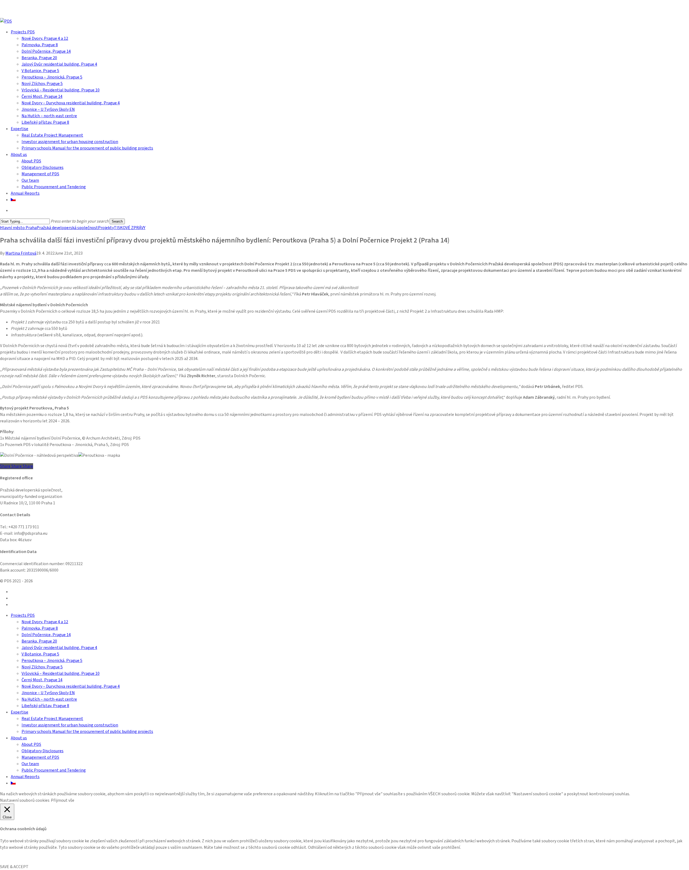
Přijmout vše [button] (62, 800)
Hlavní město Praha (18, 228)
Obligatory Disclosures (43, 751)
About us (19, 738)
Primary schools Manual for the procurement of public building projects (87, 731)
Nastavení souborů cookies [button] (25, 800)
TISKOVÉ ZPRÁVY (129, 228)
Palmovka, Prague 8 (40, 628)
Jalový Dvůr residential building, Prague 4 (59, 648)
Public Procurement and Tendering (54, 770)
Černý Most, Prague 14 (42, 680)
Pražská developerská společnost (67, 228)
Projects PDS (23, 615)
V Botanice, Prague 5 (40, 654)
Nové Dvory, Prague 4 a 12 (45, 622)
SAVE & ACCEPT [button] (14, 867)
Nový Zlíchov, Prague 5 (42, 667)
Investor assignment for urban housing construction (70, 725)
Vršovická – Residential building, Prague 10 (61, 673)
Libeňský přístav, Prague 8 (45, 706)
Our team (30, 764)
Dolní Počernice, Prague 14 (46, 635)
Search (117, 221)
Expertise (19, 712)
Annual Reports (25, 777)
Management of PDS (40, 757)
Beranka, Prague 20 (39, 641)
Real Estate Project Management (52, 719)
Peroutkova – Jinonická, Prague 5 (52, 661)
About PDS (31, 744)
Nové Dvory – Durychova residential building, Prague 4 (71, 686)
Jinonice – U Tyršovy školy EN (48, 693)
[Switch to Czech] (13, 200)
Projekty (106, 228)
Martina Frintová (20, 253)
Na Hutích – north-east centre (49, 699)
